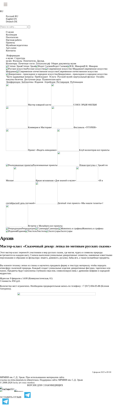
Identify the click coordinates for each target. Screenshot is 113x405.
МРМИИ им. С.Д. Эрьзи (70, 380)
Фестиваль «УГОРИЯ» (85, 127)
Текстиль (41, 231)
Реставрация (63, 82)
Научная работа (13, 40)
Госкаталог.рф (42, 63)
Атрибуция (50, 82)
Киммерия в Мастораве (39, 127)
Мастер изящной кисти (39, 104)
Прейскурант (41, 76)
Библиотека (27, 82)
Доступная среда (32, 79)
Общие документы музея (63, 63)
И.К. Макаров (91, 66)
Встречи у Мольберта (39, 226)
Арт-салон (11, 48)
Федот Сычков (60, 66)
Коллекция (11, 34)
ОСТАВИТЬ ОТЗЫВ (10, 397)
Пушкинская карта (51, 79)
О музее (10, 32)
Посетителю (12, 37)
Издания (39, 82)
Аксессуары (66, 231)
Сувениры (53, 228)
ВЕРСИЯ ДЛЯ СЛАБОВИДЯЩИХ (45, 385)
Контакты (11, 50)
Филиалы (17, 61)
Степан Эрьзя (29, 66)
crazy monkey (28, 382)
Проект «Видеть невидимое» (42, 150)
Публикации (76, 82)
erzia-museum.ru (18, 380)
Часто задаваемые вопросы (20, 76)
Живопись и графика (92, 228)
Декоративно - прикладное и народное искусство (82, 74)
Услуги (53, 76)
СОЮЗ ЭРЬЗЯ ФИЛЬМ (85, 104)
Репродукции (28, 228)
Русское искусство (36, 69)
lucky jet (17, 382)
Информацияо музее (13, 56)
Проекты (10, 42)
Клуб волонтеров (88, 150)
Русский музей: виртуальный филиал (76, 76)
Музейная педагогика (17, 45)
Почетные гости (26, 63)
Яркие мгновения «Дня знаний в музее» (56, 180)
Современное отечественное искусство (78, 71)
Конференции (13, 82)
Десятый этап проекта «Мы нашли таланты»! (80, 203)
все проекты (103, 150)
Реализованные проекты (45, 165)
